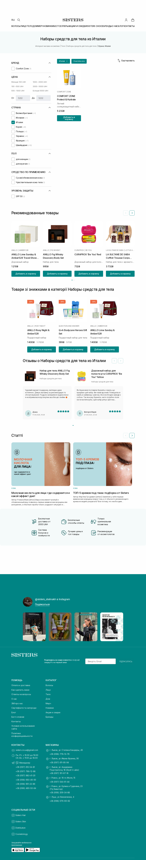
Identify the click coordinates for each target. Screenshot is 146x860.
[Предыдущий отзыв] (114, 360)
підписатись (125, 661)
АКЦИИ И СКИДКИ (78, 26)
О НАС (115, 26)
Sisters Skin (20, 821)
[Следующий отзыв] (120, 360)
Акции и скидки (53, 712)
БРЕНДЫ (107, 26)
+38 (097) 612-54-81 (25, 767)
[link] (133, 20)
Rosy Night (40, 326)
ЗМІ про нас (17, 703)
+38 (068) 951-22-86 (25, 784)
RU (13, 19)
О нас (14, 699)
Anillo (14, 250)
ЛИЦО (24, 26)
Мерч (48, 703)
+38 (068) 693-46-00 (26, 780)
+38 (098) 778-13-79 (59, 754)
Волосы (49, 685)
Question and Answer (69, 326)
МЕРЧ (40, 26)
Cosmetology (21, 834)
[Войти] (126, 20)
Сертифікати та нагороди (23, 708)
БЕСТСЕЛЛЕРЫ (60, 26)
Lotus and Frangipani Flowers (130, 250)
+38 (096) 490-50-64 (26, 788)
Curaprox (79, 250)
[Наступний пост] (118, 627)
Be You (89, 250)
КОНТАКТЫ (129, 26)
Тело (48, 694)
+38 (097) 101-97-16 (59, 773)
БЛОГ (120, 26)
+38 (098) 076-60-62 (60, 801)
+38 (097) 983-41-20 (25, 775)
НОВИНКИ (48, 26)
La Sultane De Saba (114, 250)
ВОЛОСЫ (15, 26)
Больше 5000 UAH (40, 91)
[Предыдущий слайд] (125, 213)
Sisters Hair (20, 815)
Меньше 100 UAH (18, 82)
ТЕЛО (29, 26)
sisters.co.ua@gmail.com (27, 750)
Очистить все (79, 61)
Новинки (50, 708)
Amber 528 (23, 250)
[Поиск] (19, 20)
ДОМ (35, 26)
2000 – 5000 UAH (40, 86)
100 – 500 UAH (17, 86)
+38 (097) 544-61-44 (59, 782)
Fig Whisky (55, 250)
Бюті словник (17, 717)
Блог (13, 712)
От (12, 98)
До (33, 98)
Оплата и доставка (20, 685)
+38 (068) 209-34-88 (60, 792)
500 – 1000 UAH (17, 91)
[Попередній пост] (27, 627)
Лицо (48, 690)
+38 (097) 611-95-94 (59, 762)
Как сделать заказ (20, 690)
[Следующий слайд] (132, 213)
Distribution (20, 828)
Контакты (16, 721)
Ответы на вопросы (21, 694)
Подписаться (42, 604)
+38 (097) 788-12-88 (26, 771)
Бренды (49, 717)
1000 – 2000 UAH (40, 82)
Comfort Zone (64, 92)
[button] (63, 61)
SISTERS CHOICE (95, 26)
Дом (48, 699)
